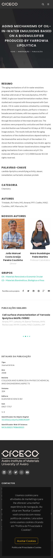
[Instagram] (21, 472)
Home (13, 52)
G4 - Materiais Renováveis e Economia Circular (22, 276)
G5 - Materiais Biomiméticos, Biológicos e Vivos (23, 280)
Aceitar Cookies (26, 540)
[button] (23, 336)
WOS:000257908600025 (13, 427)
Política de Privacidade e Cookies (26, 547)
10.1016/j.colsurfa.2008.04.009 (15, 419)
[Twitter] (15, 472)
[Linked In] (4, 472)
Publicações (37, 52)
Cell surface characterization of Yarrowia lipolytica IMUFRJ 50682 (26, 316)
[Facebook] (9, 472)
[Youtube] (27, 472)
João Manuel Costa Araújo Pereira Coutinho (13, 257)
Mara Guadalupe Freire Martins (40, 255)
